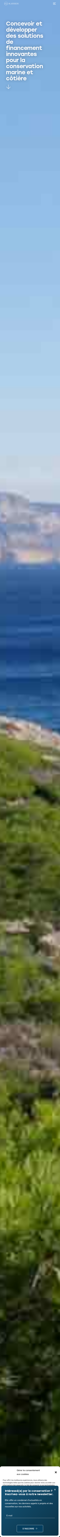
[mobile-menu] (54, 3)
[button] (55, 1472)
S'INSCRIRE (28, 1528)
